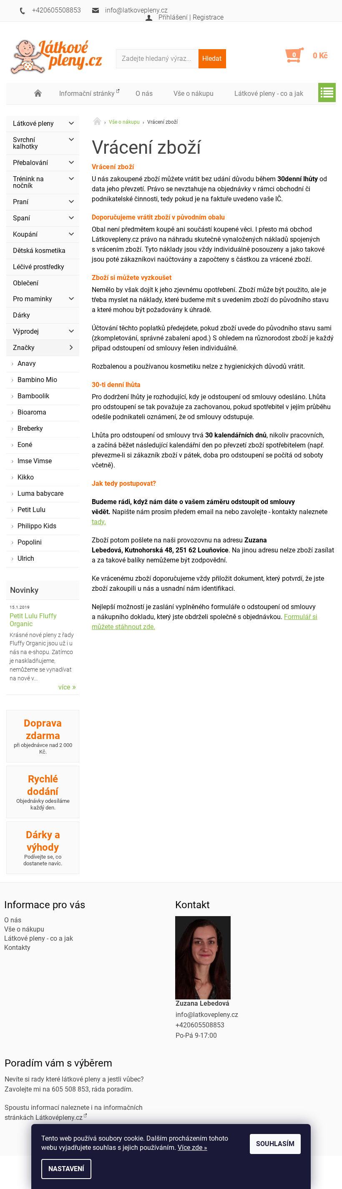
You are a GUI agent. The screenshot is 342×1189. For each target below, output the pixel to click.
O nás (144, 93)
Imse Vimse (35, 461)
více (64, 687)
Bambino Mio (37, 380)
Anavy (27, 363)
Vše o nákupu (194, 93)
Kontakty (17, 948)
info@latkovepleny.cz (207, 1015)
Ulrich (26, 558)
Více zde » (192, 1148)
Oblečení (25, 283)
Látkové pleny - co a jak (268, 93)
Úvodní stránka (38, 94)
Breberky (30, 428)
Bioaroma (32, 412)
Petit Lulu (31, 510)
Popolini (30, 542)
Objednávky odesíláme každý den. (43, 792)
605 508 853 (70, 1089)
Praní (20, 202)
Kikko (26, 477)
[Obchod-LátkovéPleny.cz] (61, 55)
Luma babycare (40, 493)
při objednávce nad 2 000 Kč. (43, 736)
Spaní (21, 218)
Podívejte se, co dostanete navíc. (42, 848)
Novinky (24, 590)
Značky (24, 348)
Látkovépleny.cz (59, 1118)
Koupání (25, 234)
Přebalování (30, 163)
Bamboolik (33, 396)
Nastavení (66, 1169)
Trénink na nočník (28, 182)
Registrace (208, 17)
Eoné (25, 445)
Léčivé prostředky (38, 267)
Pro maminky (32, 299)
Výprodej (26, 331)
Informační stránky (87, 93)
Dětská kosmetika (39, 251)
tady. (99, 522)
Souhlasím (275, 1144)
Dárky (21, 315)
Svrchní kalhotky (25, 143)
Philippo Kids (37, 526)
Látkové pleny (33, 123)
